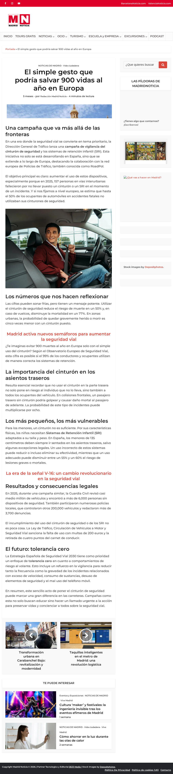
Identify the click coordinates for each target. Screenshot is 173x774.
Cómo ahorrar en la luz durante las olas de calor (83, 738)
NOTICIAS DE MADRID (49, 65)
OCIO (61, 36)
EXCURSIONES (134, 36)
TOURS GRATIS (25, 36)
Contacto (165, 770)
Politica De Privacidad (117, 770)
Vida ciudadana (71, 65)
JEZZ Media (75, 767)
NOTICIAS (45, 36)
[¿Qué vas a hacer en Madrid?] (146, 197)
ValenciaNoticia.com (159, 3)
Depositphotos (154, 267)
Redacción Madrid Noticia (53, 96)
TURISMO (76, 36)
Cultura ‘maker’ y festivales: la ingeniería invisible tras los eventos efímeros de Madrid (82, 709)
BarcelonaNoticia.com (133, 3)
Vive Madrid (67, 700)
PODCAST (157, 36)
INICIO (8, 36)
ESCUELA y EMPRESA (104, 36)
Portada (10, 49)
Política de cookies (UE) (145, 770)
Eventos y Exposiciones (71, 695)
